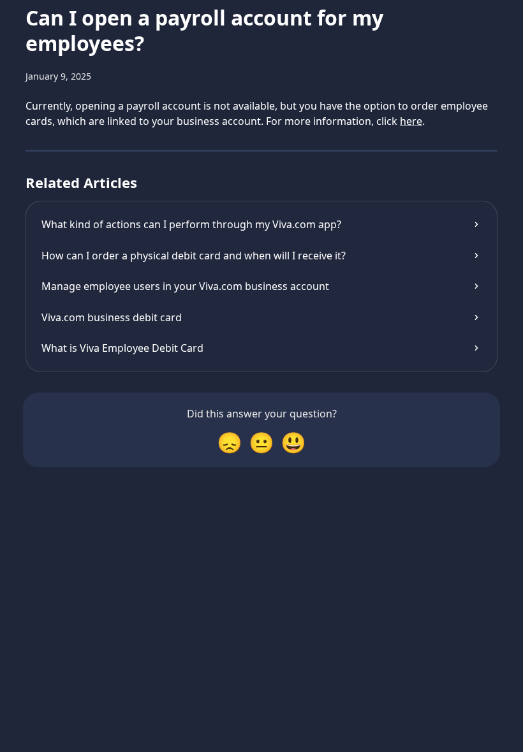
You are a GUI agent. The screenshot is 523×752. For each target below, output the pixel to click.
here (411, 121)
